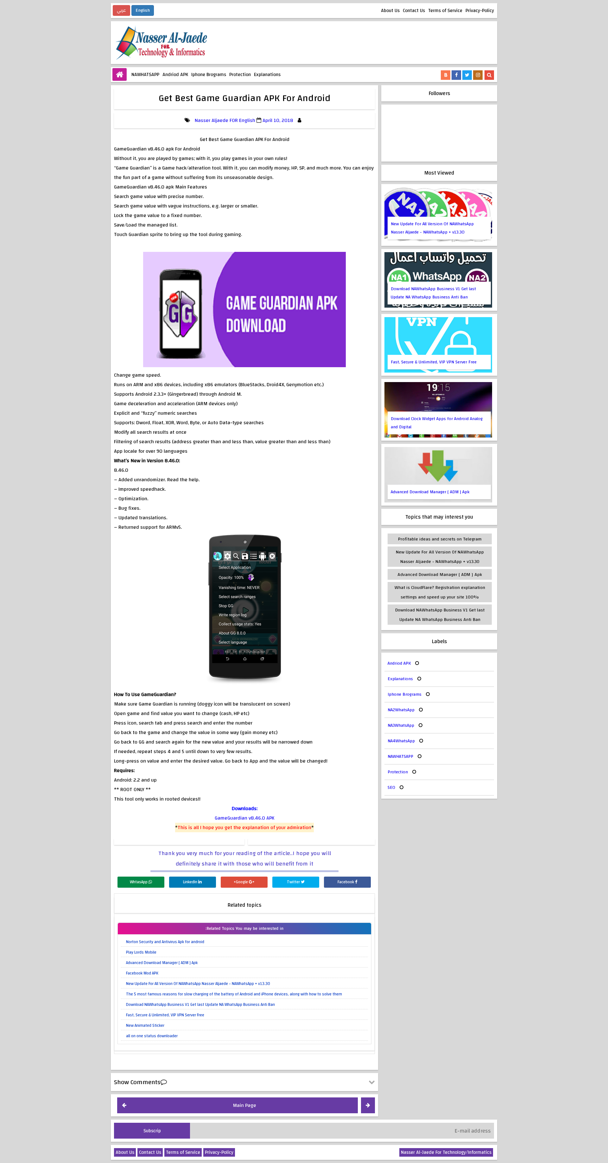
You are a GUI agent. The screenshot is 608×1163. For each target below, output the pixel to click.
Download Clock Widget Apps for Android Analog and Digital (437, 423)
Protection (240, 74)
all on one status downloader (152, 1036)
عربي (121, 10)
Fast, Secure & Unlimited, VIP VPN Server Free (165, 1015)
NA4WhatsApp (401, 741)
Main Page (244, 1105)
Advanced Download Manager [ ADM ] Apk (162, 963)
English (143, 10)
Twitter (294, 882)
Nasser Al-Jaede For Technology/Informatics (446, 1152)
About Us (390, 10)
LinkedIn (190, 882)
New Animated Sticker (145, 1025)
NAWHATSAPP (145, 74)
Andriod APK (175, 74)
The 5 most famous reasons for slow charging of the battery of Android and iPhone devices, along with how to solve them (234, 994)
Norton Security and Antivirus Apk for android (165, 942)
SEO (391, 787)
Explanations (267, 74)
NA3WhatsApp (401, 725)
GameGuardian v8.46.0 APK (244, 818)
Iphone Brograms (208, 74)
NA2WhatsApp (401, 710)
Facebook (346, 882)
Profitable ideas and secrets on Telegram (440, 539)
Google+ (241, 882)
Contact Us (414, 10)
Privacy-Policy (480, 10)
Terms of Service (445, 10)
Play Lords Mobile (141, 952)
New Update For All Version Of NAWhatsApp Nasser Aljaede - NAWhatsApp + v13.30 (198, 983)
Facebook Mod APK (142, 973)
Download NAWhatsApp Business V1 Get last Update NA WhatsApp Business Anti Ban (200, 1004)
